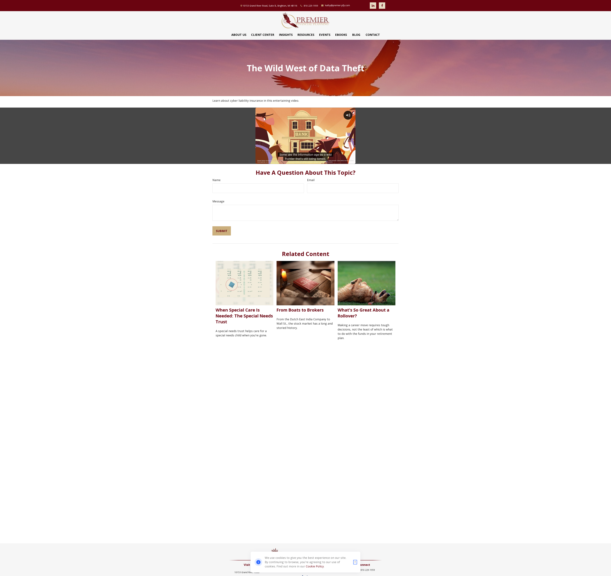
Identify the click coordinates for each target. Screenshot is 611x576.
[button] (238, 34)
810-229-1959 (311, 5)
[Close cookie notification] (355, 562)
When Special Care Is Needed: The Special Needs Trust (244, 316)
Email (311, 180)
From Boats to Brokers (300, 310)
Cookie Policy (315, 566)
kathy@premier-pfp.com (337, 5)
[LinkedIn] (373, 5)
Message (218, 201)
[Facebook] (382, 5)
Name (216, 180)
